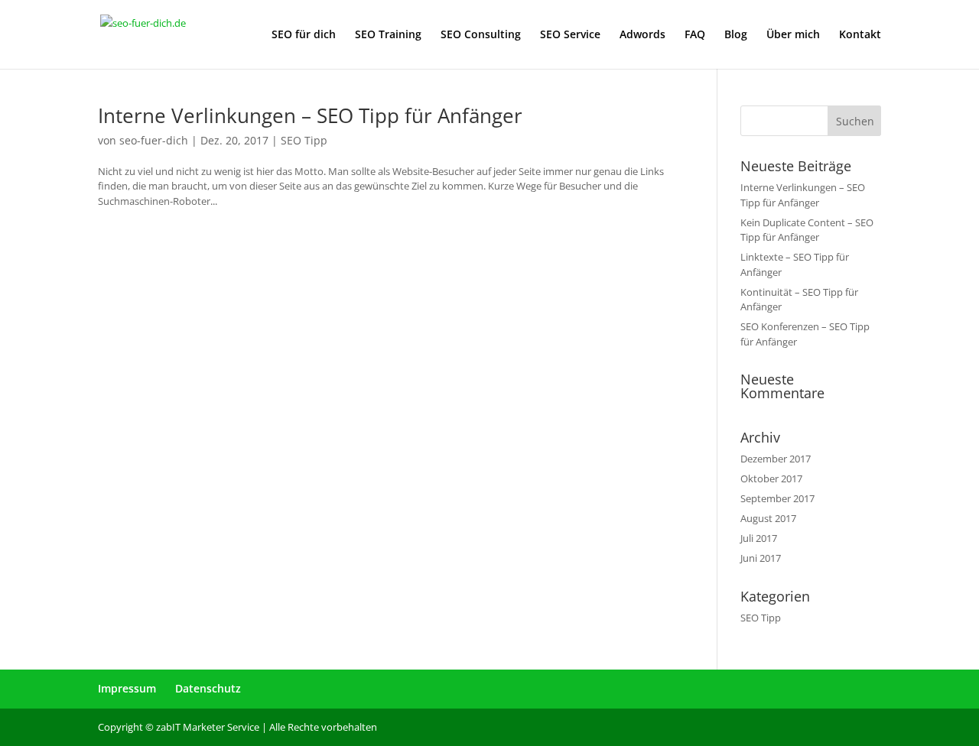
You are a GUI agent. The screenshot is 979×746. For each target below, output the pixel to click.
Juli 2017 (758, 538)
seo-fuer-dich (153, 140)
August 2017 (768, 518)
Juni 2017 (760, 558)
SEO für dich (304, 35)
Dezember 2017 (775, 458)
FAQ (695, 35)
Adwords (642, 35)
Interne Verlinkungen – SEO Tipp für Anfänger (310, 115)
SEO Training (388, 35)
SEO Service (570, 35)
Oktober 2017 (771, 478)
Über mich (793, 35)
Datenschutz (208, 688)
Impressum (127, 688)
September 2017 (777, 498)
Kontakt (860, 35)
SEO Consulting (481, 35)
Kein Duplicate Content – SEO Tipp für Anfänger (806, 230)
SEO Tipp (304, 140)
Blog (735, 35)
